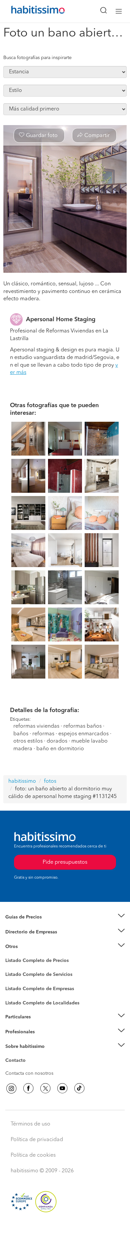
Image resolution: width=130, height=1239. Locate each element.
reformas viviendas (36, 726)
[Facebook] (28, 1088)
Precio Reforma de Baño (31, 925)
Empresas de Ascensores (31, 940)
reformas (43, 734)
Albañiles (15, 993)
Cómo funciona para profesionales (42, 1040)
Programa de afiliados (28, 1068)
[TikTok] (79, 1088)
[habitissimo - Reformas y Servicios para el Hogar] (30, 11)
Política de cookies (33, 1155)
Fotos (11, 968)
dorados (57, 741)
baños (20, 734)
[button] (65, 917)
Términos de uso (30, 1124)
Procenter (15, 975)
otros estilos (28, 741)
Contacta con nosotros (29, 1073)
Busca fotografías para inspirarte (37, 57)
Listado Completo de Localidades (42, 1003)
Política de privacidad (37, 1139)
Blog (10, 955)
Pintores (14, 980)
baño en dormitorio (60, 749)
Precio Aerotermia (24, 932)
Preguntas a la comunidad (32, 961)
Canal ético (17, 1061)
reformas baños (82, 726)
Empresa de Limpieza (28, 946)
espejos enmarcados (83, 734)
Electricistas (17, 986)
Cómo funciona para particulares (40, 1025)
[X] (45, 1088)
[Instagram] (11, 1088)
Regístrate (15, 1032)
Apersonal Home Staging (60, 320)
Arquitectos (17, 999)
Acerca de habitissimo (29, 1055)
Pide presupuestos (65, 1228)
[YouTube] (62, 1088)
